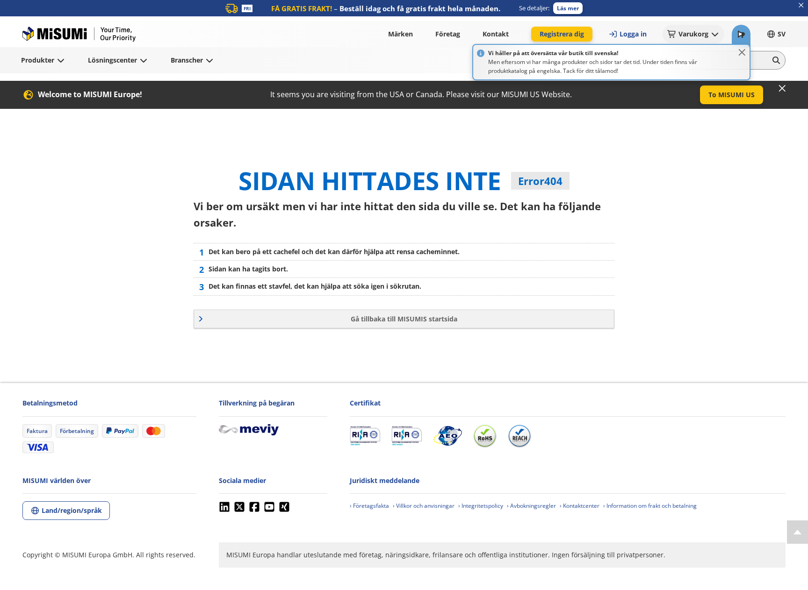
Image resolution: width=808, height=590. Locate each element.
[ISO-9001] (365, 436)
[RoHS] (485, 436)
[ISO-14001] (406, 436)
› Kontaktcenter (579, 506)
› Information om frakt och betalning (650, 506)
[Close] (742, 52)
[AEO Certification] (447, 436)
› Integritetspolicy (480, 506)
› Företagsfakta (369, 506)
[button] (568, 8)
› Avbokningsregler (531, 506)
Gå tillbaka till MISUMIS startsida (404, 318)
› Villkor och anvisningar (423, 506)
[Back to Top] (797, 532)
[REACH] (519, 436)
